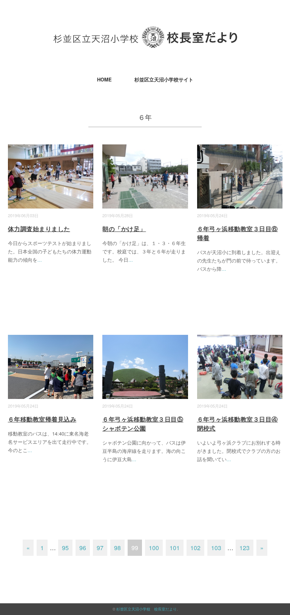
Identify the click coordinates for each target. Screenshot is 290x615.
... (39, 259)
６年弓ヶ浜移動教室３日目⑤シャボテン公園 (142, 423)
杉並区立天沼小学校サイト (163, 79)
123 (244, 547)
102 (195, 547)
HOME (104, 79)
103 (216, 547)
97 (100, 547)
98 (117, 547)
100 (154, 547)
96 (82, 547)
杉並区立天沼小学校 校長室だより (146, 609)
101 (175, 547)
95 (65, 547)
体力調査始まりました (39, 228)
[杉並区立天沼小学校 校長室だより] (145, 32)
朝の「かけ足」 (124, 228)
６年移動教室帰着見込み (42, 419)
